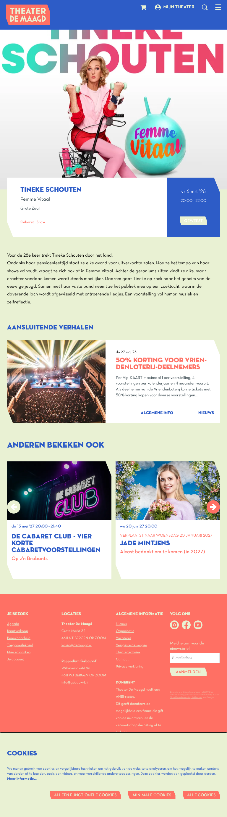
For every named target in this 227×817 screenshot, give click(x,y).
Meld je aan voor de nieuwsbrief (187, 646)
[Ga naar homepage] (28, 15)
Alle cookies (201, 795)
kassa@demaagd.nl (76, 645)
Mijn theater (178, 7)
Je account (15, 659)
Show (41, 222)
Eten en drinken (18, 652)
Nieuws (121, 623)
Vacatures (123, 638)
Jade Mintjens (145, 543)
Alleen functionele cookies (85, 795)
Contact (122, 659)
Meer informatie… (22, 778)
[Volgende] (213, 507)
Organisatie (125, 631)
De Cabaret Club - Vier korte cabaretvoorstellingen (56, 543)
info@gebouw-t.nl (74, 682)
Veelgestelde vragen (131, 645)
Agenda (13, 623)
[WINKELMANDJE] (144, 7)
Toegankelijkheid (20, 645)
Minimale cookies (152, 795)
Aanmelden (188, 672)
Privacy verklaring (130, 666)
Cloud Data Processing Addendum (186, 697)
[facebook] (186, 624)
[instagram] (174, 624)
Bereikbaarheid (18, 638)
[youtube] (198, 624)
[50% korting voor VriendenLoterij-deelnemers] (56, 381)
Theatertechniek (128, 652)
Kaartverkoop (17, 631)
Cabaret (27, 222)
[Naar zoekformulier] (204, 7)
